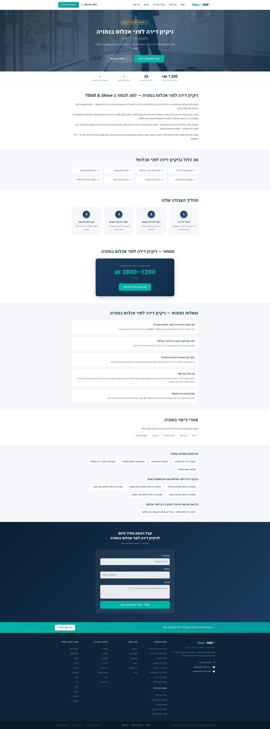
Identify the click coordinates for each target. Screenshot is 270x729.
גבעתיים (105, 658)
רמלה (76, 686)
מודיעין (76, 701)
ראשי (183, 4)
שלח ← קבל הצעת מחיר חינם (135, 605)
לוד (77, 682)
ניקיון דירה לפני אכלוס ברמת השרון (145, 486)
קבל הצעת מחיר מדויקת (135, 287)
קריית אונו (104, 668)
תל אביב (105, 649)
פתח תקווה (74, 653)
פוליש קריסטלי (161, 695)
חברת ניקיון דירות (160, 682)
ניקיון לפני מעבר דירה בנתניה (103, 461)
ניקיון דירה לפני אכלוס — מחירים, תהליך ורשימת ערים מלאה (169, 512)
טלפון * (167, 569)
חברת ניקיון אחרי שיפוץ (157, 649)
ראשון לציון (74, 649)
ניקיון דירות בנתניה (159, 461)
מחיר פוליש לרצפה (159, 714)
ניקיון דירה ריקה (160, 677)
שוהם (76, 691)
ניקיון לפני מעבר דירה (158, 653)
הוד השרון (133, 668)
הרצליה (134, 649)
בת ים (76, 663)
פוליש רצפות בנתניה (187, 469)
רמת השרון (133, 653)
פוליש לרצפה (161, 658)
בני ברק (105, 663)
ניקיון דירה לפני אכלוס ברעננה (182, 494)
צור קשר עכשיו (65, 627)
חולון (77, 658)
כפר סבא (134, 658)
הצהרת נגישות (137, 725)
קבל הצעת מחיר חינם (149, 58)
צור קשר (136, 4)
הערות (167, 582)
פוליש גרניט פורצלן (159, 700)
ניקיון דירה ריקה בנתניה (185, 461)
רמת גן (105, 653)
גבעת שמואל (103, 672)
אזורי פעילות (159, 4)
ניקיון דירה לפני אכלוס (158, 672)
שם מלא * (165, 555)
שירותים (172, 4)
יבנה (77, 677)
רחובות (76, 668)
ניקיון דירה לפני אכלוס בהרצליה (182, 486)
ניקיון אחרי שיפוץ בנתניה (133, 461)
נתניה (135, 672)
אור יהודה (104, 682)
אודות (146, 4)
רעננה (135, 663)
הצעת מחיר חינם (68, 4)
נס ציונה (75, 672)
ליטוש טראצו (162, 704)
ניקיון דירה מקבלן (160, 663)
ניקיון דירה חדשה (160, 668)
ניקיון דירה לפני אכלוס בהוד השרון (147, 494)
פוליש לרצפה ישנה (159, 709)
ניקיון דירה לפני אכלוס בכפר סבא (108, 486)
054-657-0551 (90, 4)
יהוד (106, 677)
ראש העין (75, 696)
